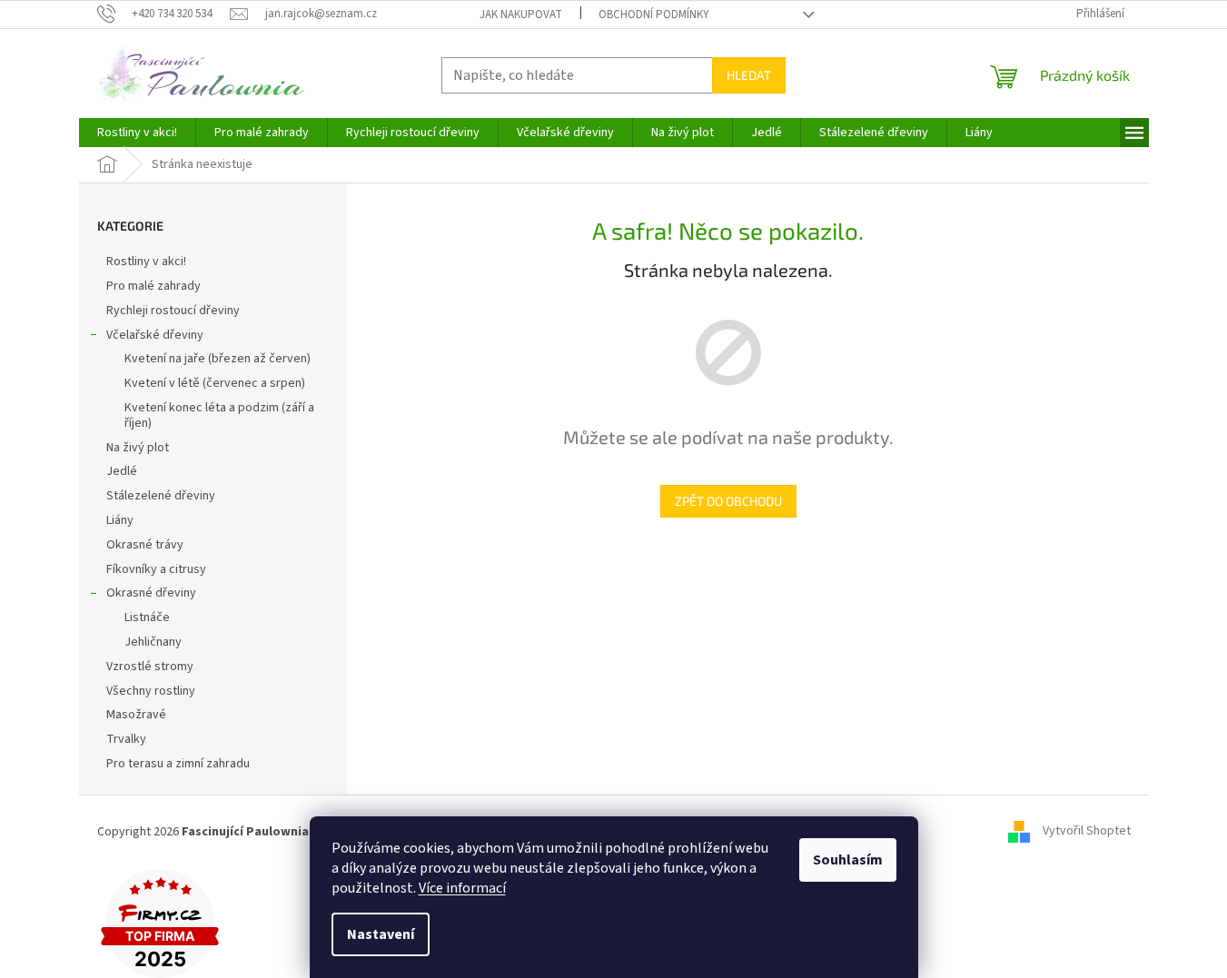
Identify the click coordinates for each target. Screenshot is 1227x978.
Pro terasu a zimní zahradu (178, 764)
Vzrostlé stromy (149, 666)
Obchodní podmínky (654, 14)
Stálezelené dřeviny (160, 496)
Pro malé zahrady (153, 286)
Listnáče (147, 617)
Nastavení (380, 934)
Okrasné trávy (144, 545)
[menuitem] (137, 132)
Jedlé (121, 471)
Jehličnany (153, 642)
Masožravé (136, 715)
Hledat (749, 75)
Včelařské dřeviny (154, 335)
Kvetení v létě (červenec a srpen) (214, 383)
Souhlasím (848, 860)
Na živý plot (137, 448)
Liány (120, 520)
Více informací (462, 888)
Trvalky (126, 739)
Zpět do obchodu (728, 501)
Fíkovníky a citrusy (156, 569)
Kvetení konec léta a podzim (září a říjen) (219, 415)
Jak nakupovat (521, 14)
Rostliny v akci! (146, 261)
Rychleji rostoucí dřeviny (173, 310)
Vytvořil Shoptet (1087, 832)
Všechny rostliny (150, 691)
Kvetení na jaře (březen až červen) (217, 359)
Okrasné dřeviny (151, 593)
